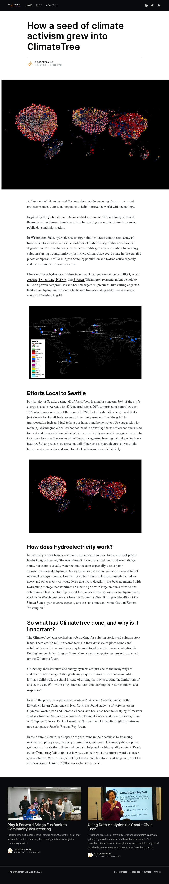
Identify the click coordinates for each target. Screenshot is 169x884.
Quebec (133, 274)
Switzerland (46, 279)
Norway (60, 279)
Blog (39, 5)
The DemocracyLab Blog (20, 871)
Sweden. (79, 279)
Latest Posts (120, 871)
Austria (32, 279)
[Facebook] (146, 5)
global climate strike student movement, (74, 217)
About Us (51, 5)
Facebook (135, 871)
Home (28, 5)
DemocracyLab (44, 62)
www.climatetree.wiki (85, 763)
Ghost (157, 871)
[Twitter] (153, 5)
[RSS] (159, 5)
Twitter (147, 871)
